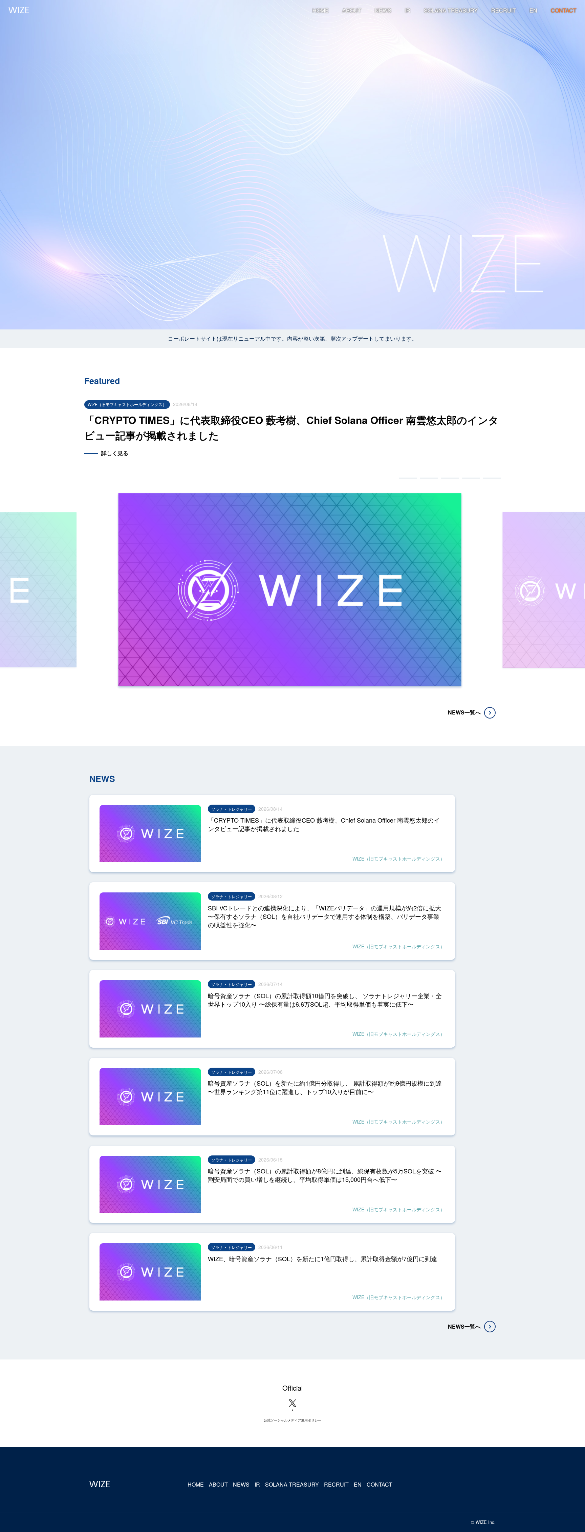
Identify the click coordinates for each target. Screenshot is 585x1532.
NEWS (383, 10)
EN (533, 10)
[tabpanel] (292, 436)
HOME (320, 10)
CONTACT (564, 10)
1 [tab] (408, 478)
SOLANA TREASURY (451, 10)
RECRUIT (503, 10)
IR (407, 10)
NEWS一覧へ (464, 712)
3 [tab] (450, 478)
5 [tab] (492, 478)
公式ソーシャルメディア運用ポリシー (292, 1420)
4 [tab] (471, 478)
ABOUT (351, 10)
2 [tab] (429, 478)
